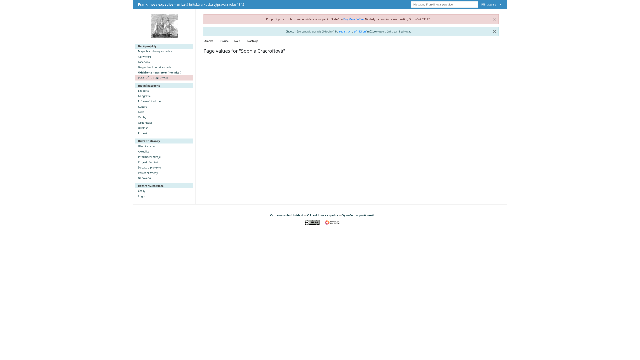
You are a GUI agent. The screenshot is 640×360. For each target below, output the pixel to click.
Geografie (144, 96)
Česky (141, 191)
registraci (345, 31)
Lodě (141, 112)
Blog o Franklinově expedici (155, 67)
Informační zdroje (149, 101)
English (142, 196)
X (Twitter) (144, 56)
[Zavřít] (494, 19)
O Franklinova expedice (322, 215)
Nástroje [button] (252, 41)
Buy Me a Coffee (353, 19)
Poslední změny (148, 173)
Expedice (143, 90)
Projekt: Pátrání (148, 162)
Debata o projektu (149, 167)
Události (143, 128)
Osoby (142, 117)
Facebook (144, 62)
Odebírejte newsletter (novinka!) (159, 72)
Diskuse (224, 41)
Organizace (145, 122)
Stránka (208, 41)
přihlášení (360, 31)
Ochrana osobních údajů (286, 215)
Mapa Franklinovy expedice (155, 51)
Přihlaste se (488, 4)
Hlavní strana (146, 146)
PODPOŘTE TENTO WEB (153, 78)
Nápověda (144, 178)
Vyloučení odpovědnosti (358, 215)
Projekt (142, 133)
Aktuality (143, 151)
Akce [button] (237, 41)
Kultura (142, 106)
